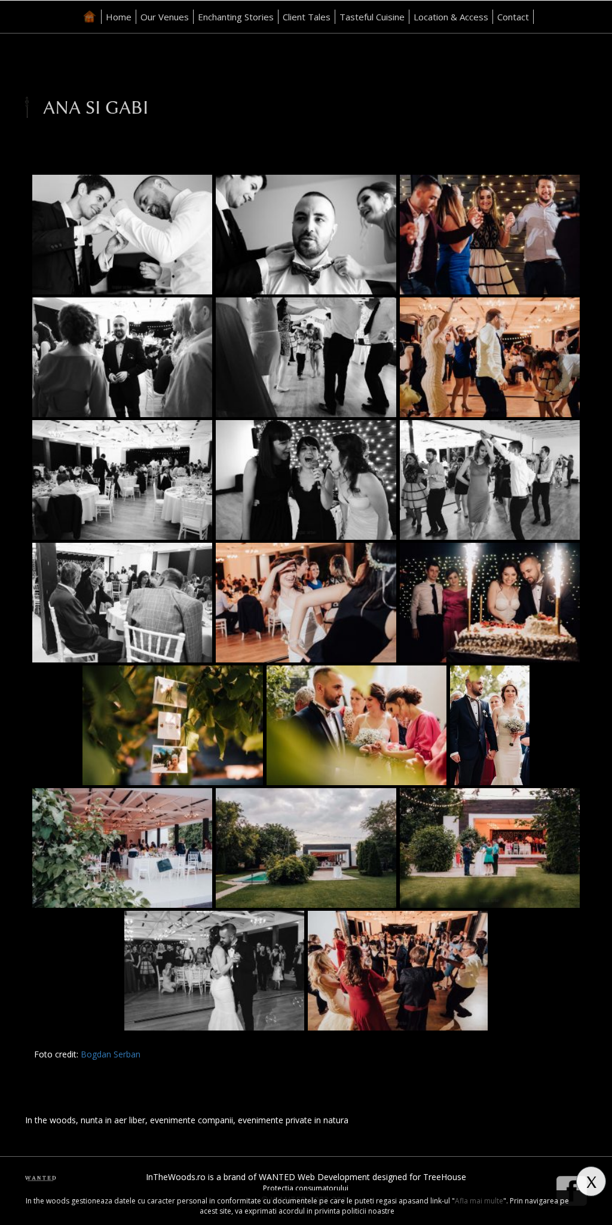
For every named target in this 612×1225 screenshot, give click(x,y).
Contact (513, 17)
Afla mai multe (479, 1201)
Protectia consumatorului (305, 1188)
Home (118, 17)
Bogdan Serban (110, 1054)
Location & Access (451, 17)
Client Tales (307, 17)
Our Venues (164, 17)
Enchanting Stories (236, 17)
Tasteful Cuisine (372, 17)
